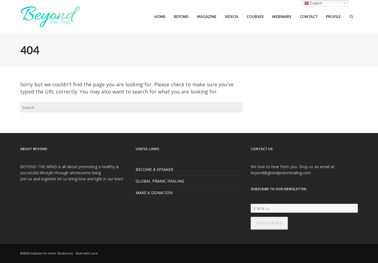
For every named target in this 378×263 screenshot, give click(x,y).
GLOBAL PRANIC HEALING (160, 181)
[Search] (351, 16)
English (315, 3)
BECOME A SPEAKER (154, 169)
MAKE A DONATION (154, 192)
